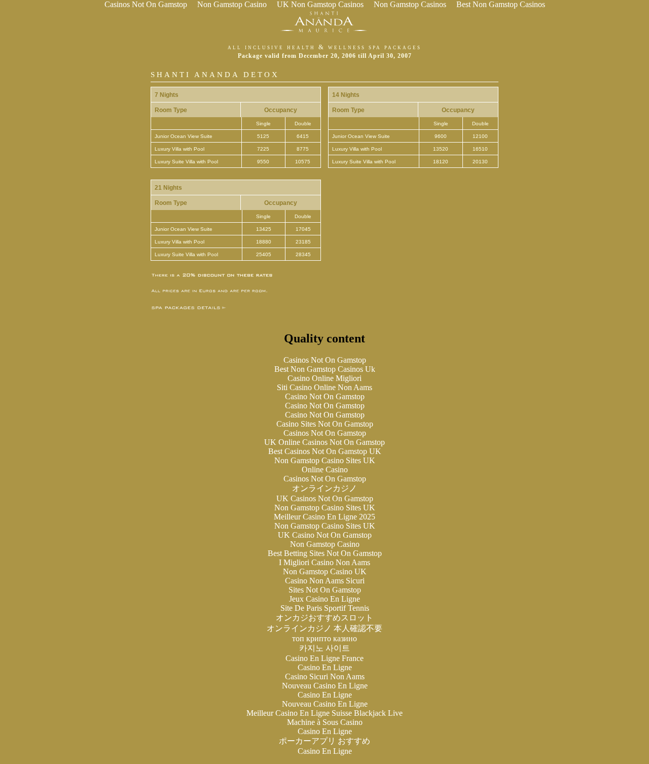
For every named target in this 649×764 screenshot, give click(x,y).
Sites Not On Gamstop (325, 589)
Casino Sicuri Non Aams (325, 676)
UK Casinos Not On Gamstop (324, 498)
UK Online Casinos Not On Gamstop (324, 442)
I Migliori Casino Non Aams (324, 562)
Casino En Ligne (325, 667)
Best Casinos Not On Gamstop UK (324, 451)
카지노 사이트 (324, 648)
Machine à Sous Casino (325, 722)
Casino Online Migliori (324, 378)
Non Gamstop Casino (324, 544)
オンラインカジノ (324, 488)
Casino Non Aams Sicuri (325, 580)
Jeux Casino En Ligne (324, 599)
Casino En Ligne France (324, 658)
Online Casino (325, 469)
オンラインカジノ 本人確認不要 (324, 628)
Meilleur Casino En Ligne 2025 (324, 516)
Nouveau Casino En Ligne (325, 685)
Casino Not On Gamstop (325, 396)
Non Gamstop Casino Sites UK (324, 460)
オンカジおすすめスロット (324, 617)
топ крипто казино (324, 638)
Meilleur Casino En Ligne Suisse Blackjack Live (324, 713)
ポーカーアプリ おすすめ (324, 741)
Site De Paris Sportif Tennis (324, 608)
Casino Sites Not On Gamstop (324, 424)
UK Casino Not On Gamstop (325, 535)
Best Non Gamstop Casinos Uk (324, 369)
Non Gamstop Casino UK (325, 571)
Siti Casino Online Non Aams (324, 387)
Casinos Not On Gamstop (324, 360)
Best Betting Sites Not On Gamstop (325, 553)
